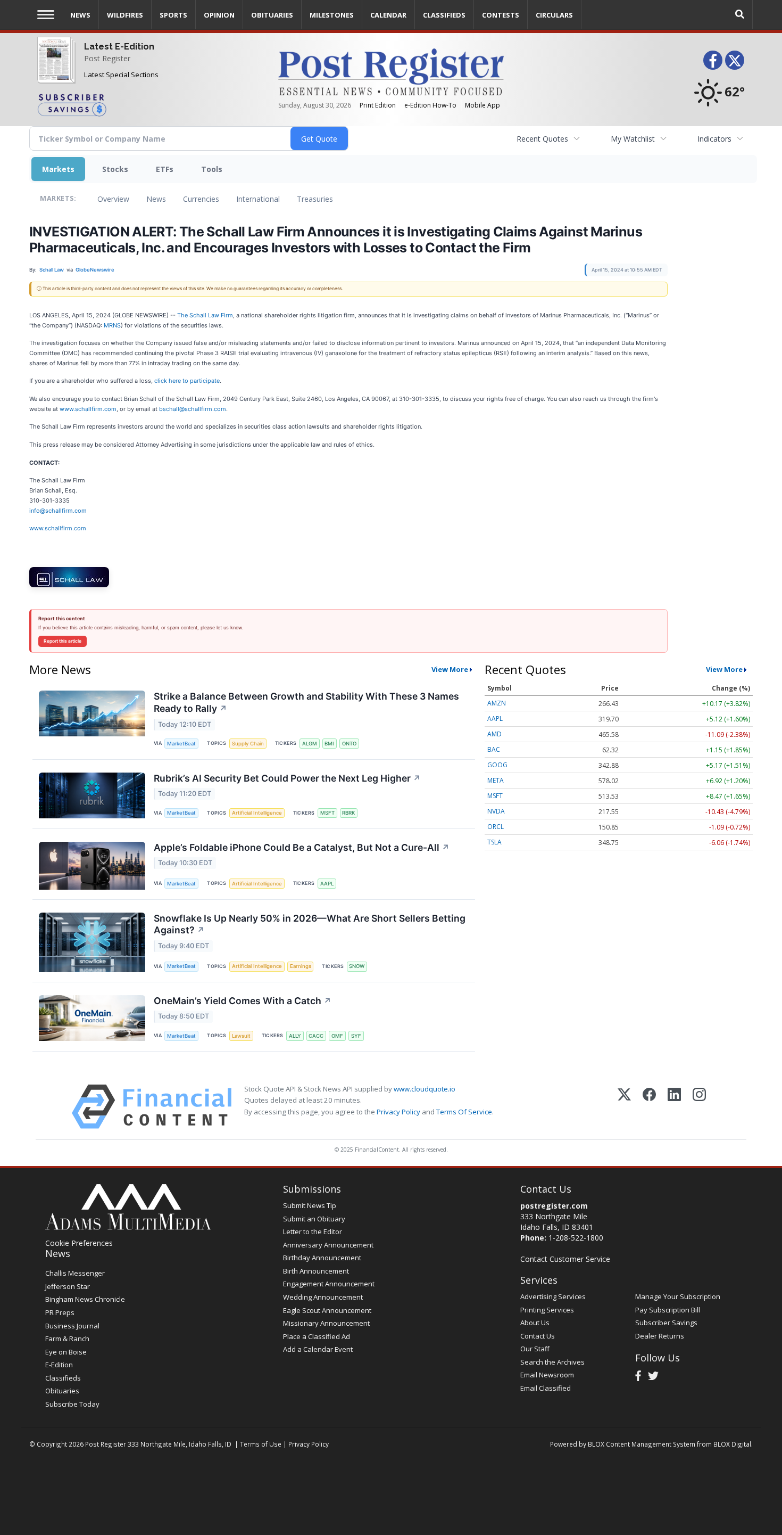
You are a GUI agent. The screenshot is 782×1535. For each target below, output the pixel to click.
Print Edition (378, 105)
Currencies (201, 199)
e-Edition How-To (430, 105)
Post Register (107, 58)
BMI (329, 743)
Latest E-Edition (119, 47)
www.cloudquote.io (424, 1089)
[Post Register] (54, 66)
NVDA (496, 811)
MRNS (112, 325)
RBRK (348, 813)
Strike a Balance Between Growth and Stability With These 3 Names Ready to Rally (306, 702)
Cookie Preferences (79, 1243)
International (258, 199)
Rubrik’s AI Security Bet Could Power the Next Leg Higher (287, 778)
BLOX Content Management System (641, 1444)
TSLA (494, 842)
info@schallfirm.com (58, 510)
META (495, 780)
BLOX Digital (732, 1444)
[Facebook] (649, 1106)
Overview (113, 199)
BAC (493, 749)
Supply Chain (248, 743)
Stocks (115, 169)
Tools (211, 169)
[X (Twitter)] (624, 1106)
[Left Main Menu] (45, 14)
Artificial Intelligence (257, 813)
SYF (356, 1036)
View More (449, 669)
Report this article (62, 641)
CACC (316, 1036)
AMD (494, 733)
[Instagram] (699, 1106)
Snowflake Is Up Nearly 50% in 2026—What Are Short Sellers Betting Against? (309, 924)
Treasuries (315, 199)
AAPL (327, 883)
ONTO (349, 743)
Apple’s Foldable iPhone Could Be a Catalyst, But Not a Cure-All (302, 847)
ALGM (309, 743)
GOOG (497, 764)
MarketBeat (181, 743)
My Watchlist (633, 139)
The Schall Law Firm (205, 315)
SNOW (356, 966)
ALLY (295, 1036)
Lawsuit (241, 1036)
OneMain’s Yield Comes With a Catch (242, 1000)
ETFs (164, 169)
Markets (58, 169)
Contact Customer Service (565, 1259)
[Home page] (390, 71)
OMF (337, 1036)
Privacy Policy (398, 1112)
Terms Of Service (464, 1112)
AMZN (496, 703)
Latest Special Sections (121, 74)
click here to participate (187, 380)
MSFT (327, 813)
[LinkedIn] (674, 1106)
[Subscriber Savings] (149, 104)
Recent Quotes (542, 139)
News (156, 199)
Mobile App (482, 105)
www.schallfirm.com (88, 409)
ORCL (495, 826)
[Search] (740, 14)
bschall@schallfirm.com (192, 409)
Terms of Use (260, 1444)
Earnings (300, 966)
